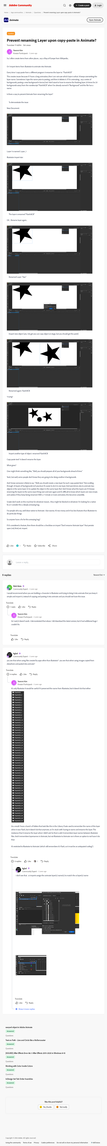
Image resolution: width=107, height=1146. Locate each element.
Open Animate (95, 20)
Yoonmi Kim (18, 50)
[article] (53, 597)
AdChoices (96, 1143)
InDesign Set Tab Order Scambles (19, 1079)
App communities (17, 12)
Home (6, 12)
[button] (5, 6)
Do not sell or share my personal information (72, 1143)
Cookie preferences (47, 1143)
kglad (15, 653)
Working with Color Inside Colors (19, 1066)
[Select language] (70, 5)
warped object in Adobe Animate (19, 1027)
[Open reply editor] (53, 562)
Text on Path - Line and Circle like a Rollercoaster (26, 1040)
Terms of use (27, 1143)
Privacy (36, 1143)
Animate (28, 12)
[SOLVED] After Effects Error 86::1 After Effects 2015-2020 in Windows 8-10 (35, 1053)
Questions (37, 12)
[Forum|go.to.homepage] (20, 5)
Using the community (13, 1143)
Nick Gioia (17, 586)
